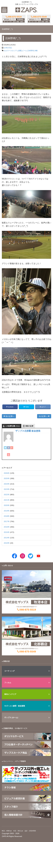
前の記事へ (9, 416)
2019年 (6, 511)
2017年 (6, 521)
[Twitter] (5, 447)
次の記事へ (43, 416)
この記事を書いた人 (12, 426)
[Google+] (11, 447)
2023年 (6, 489)
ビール (24, 51)
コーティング (9, 671)
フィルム (7, 683)
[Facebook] (8, 447)
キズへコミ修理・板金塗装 (14, 706)
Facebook (10, 407)
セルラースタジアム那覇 (13, 51)
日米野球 (30, 51)
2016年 (6, 527)
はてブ (43, 407)
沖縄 (35, 51)
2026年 (6, 473)
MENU (4, 8)
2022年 (6, 495)
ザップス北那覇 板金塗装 (27, 431)
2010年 (6, 543)
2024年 (6, 484)
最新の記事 (29, 426)
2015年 (6, 532)
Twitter (27, 407)
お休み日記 (8, 48)
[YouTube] (8, 454)
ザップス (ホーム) (11, 717)
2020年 (6, 505)
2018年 (6, 516)
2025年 (6, 478)
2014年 (6, 538)
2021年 (6, 500)
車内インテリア (10, 694)
